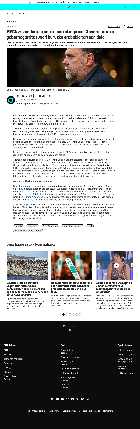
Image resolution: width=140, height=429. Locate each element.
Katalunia (32, 226)
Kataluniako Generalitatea (28, 230)
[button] (133, 265)
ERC (90, 226)
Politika (19, 226)
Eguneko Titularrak (72, 226)
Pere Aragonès (50, 226)
